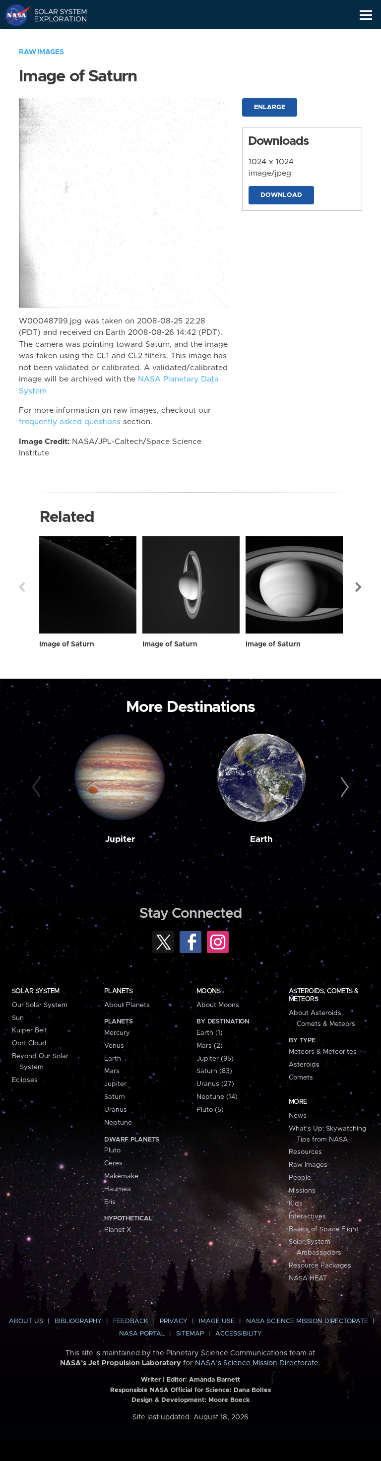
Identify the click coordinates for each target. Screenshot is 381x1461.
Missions (302, 1190)
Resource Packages (320, 1265)
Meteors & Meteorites (323, 1051)
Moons (208, 991)
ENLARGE (269, 107)
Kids (296, 1203)
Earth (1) (209, 1032)
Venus (114, 1045)
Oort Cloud (29, 1043)
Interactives (307, 1216)
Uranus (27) (215, 1083)
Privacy (174, 1321)
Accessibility (238, 1334)
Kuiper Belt (29, 1030)
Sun (18, 1018)
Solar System (36, 991)
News (298, 1115)
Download (281, 195)
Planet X (117, 1229)
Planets (118, 991)
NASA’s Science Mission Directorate (256, 1363)
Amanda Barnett (214, 1380)
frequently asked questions (70, 422)
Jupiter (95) (215, 1058)
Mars (112, 1071)
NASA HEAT (308, 1278)
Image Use (217, 1321)
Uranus (115, 1109)
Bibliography (78, 1321)
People (300, 1177)
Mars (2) (209, 1045)
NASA (13, 14)
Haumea (117, 1189)
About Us (26, 1321)
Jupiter (120, 839)
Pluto (112, 1150)
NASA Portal (142, 1334)
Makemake (121, 1176)
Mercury (117, 1032)
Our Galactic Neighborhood (54, 37)
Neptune (118, 1122)
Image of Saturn (66, 644)
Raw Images (41, 52)
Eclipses (25, 1080)
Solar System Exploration (54, 14)
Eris (110, 1202)
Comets (301, 1077)
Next (359, 586)
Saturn (114, 1096)
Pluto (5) (210, 1109)
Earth (261, 839)
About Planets (127, 1005)
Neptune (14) (217, 1096)
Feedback (130, 1321)
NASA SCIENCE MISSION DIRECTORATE (307, 1321)
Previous (21, 586)
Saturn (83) (214, 1071)
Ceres (113, 1163)
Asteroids (304, 1064)
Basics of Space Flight (324, 1229)
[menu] (366, 15)
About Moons (217, 1005)
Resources (305, 1151)
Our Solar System (39, 1005)
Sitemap (190, 1334)
